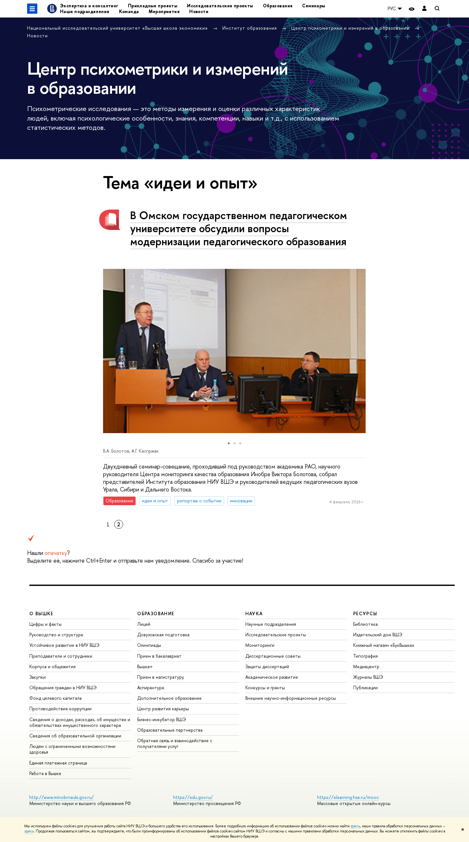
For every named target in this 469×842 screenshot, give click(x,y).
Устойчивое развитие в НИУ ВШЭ (64, 645)
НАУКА (254, 613)
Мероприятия (164, 11)
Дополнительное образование (169, 698)
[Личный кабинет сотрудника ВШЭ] (424, 9)
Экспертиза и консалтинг (89, 6)
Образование (278, 6)
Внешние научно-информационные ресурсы (290, 698)
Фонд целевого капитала (55, 698)
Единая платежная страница (58, 763)
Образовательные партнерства (170, 730)
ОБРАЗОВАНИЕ (155, 613)
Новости (198, 11)
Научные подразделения (270, 624)
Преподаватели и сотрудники (60, 656)
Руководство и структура (56, 635)
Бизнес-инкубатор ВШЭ (161, 719)
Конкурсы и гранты (265, 687)
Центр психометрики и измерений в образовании (351, 28)
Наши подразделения (84, 11)
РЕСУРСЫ (365, 613)
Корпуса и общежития (52, 666)
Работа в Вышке (45, 773)
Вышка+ (145, 666)
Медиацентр (366, 666)
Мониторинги (259, 645)
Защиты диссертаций (267, 666)
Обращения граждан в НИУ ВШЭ (63, 687)
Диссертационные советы (273, 656)
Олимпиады (149, 645)
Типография (365, 656)
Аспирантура (150, 687)
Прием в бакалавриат (159, 656)
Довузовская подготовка (163, 635)
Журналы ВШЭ (368, 677)
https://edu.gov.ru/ (193, 797)
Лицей (143, 624)
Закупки (37, 677)
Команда (129, 11)
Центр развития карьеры (163, 708)
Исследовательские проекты (220, 6)
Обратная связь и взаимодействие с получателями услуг (174, 743)
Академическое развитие (271, 677)
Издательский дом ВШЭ (377, 635)
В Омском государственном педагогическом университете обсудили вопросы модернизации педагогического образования (238, 228)
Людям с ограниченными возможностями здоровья (72, 749)
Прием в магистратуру (160, 677)
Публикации (365, 687)
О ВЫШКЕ (41, 613)
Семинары (313, 6)
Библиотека (365, 624)
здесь (355, 826)
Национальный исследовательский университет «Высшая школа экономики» (118, 28)
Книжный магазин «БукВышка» (383, 645)
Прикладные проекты (153, 6)
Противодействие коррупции (60, 708)
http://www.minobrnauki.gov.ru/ (61, 797)
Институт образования (250, 28)
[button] (109, 351)
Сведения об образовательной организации (75, 736)
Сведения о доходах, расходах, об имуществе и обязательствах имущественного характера (79, 722)
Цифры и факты (45, 624)
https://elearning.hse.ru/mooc (348, 797)
